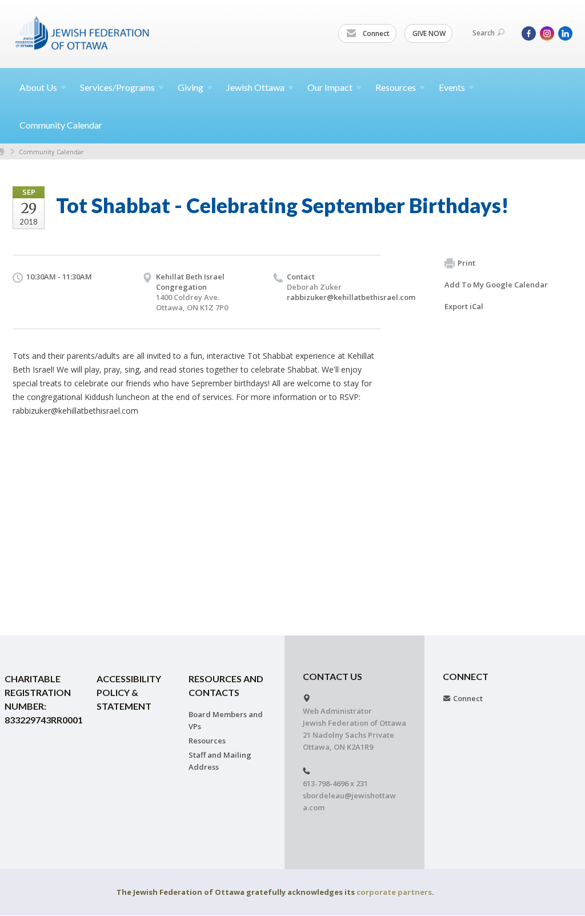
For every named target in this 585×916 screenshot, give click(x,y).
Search (483, 33)
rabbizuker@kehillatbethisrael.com (351, 297)
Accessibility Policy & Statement (129, 692)
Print (466, 263)
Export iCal (463, 306)
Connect (375, 33)
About (38, 87)
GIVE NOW (429, 33)
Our (329, 87)
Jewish (255, 87)
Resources (207, 740)
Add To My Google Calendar (496, 284)
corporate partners (394, 892)
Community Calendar (60, 124)
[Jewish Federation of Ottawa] (83, 32)
